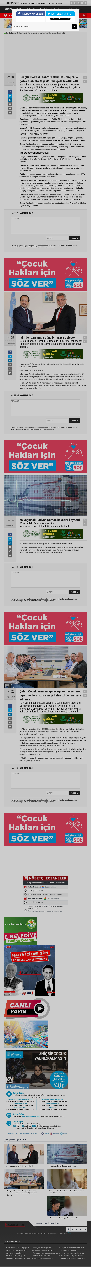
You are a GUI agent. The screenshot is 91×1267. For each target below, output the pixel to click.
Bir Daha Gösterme (22, 27)
